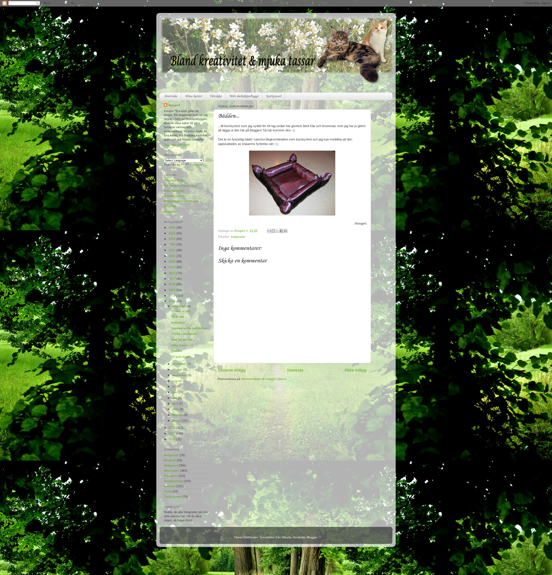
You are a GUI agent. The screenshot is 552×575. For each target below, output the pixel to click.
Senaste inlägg (232, 370)
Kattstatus (170, 211)
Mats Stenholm (174, 190)
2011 (172, 433)
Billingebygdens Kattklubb (181, 201)
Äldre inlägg (356, 370)
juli (174, 386)
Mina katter (193, 96)
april (175, 403)
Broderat (170, 460)
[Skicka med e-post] (269, 231)
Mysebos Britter (174, 180)
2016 (172, 284)
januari (177, 420)
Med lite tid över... (183, 339)
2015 (172, 290)
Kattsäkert (178, 322)
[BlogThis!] (273, 231)
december (179, 306)
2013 (172, 301)
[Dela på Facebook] (281, 231)
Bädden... (177, 351)
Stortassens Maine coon (180, 185)
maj (175, 398)
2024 (172, 239)
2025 (172, 233)
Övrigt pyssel (173, 496)
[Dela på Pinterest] (285, 231)
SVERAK (170, 206)
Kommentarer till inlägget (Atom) (264, 379)
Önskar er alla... (182, 311)
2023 (172, 244)
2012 (172, 427)
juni (175, 392)
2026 (172, 227)
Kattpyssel (273, 96)
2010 (172, 439)
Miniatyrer (170, 475)
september (180, 375)
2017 (172, 278)
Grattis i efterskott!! (184, 334)
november (179, 363)
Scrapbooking (173, 481)
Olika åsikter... (180, 345)
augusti (177, 381)
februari (177, 415)
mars (176, 409)
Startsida (170, 96)
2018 (172, 273)
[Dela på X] (277, 231)
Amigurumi (171, 455)
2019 (172, 267)
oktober (177, 369)
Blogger (312, 537)
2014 (172, 295)
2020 (172, 261)
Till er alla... (179, 316)
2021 (172, 256)
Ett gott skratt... (181, 356)
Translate (196, 164)
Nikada (286, 537)
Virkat (168, 491)
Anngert (174, 105)
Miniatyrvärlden (174, 196)
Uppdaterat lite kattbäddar (189, 328)
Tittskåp (215, 96)
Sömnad (169, 486)
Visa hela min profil (177, 145)
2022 (172, 250)
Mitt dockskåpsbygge (244, 96)
